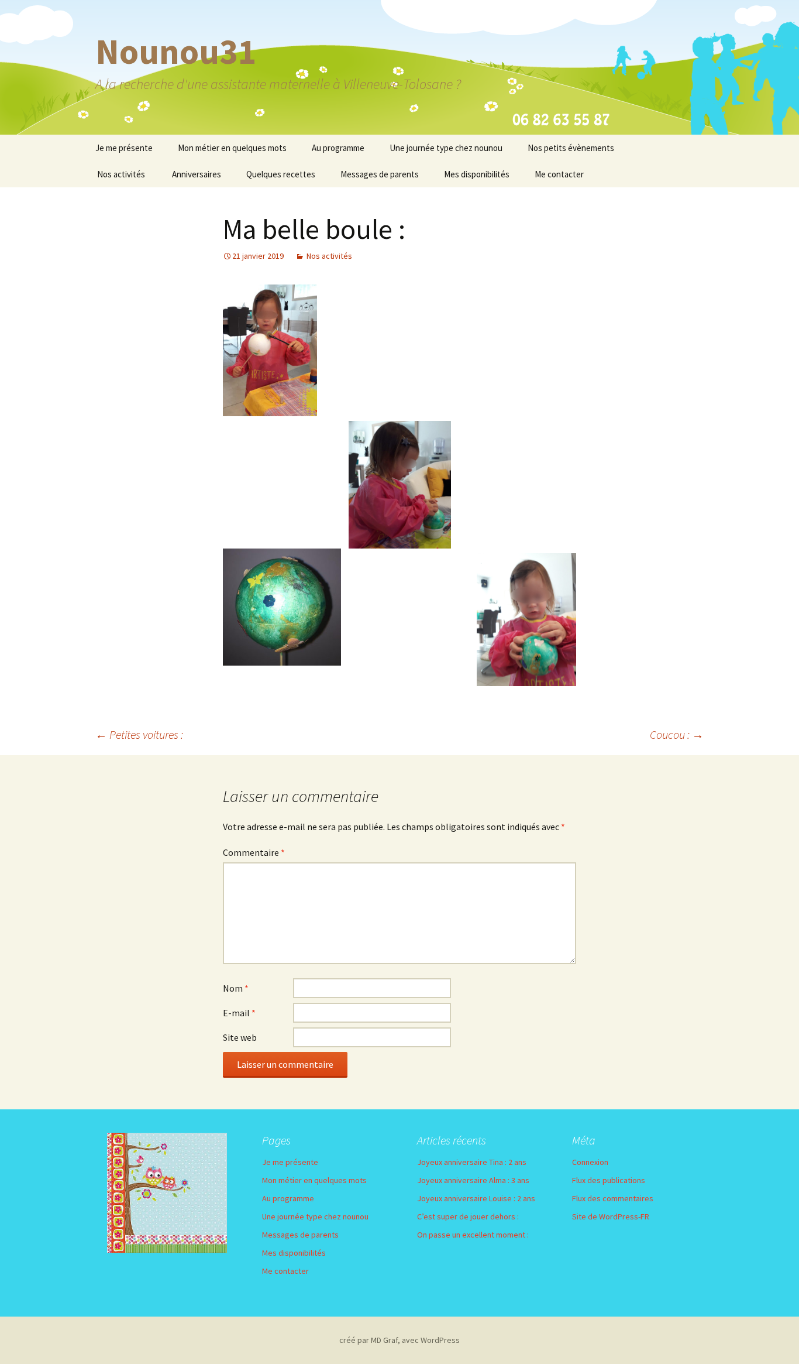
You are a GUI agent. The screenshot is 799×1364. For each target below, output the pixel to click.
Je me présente (124, 147)
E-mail (239, 1013)
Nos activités (121, 174)
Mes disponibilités (476, 174)
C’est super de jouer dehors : (468, 1216)
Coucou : (677, 734)
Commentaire (254, 852)
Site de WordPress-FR (610, 1216)
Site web (240, 1037)
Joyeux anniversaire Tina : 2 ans (471, 1162)
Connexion (590, 1162)
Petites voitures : (139, 734)
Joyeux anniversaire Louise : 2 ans (476, 1198)
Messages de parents (379, 174)
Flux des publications (608, 1180)
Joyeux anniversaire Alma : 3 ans (473, 1180)
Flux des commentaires (612, 1198)
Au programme (338, 147)
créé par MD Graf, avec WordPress (399, 1340)
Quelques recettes (280, 174)
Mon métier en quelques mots (232, 147)
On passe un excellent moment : (473, 1234)
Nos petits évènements (571, 147)
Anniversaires (196, 174)
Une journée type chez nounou (446, 147)
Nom (236, 988)
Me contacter (559, 174)
